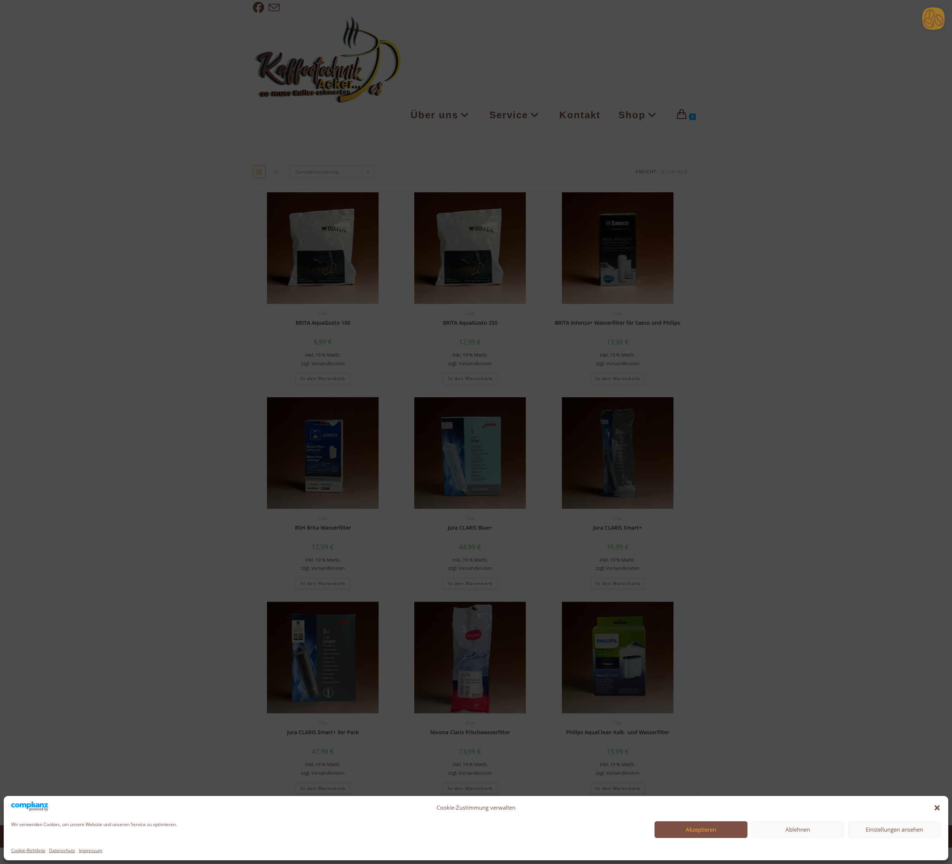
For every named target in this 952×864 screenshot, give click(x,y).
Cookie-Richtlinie (28, 850)
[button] (937, 808)
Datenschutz (62, 850)
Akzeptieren (701, 829)
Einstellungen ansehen (894, 829)
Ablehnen (797, 829)
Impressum (90, 850)
